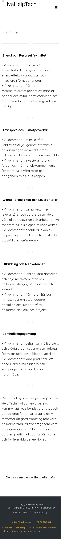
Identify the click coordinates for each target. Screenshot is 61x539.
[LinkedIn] (19, 516)
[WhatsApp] (29, 516)
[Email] (40, 516)
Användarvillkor (20, 512)
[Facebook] (24, 516)
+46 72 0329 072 (43, 522)
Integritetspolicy (39, 512)
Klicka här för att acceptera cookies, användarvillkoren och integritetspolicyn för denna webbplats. (29, 529)
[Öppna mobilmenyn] (56, 7)
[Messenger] (35, 516)
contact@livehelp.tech (21, 522)
